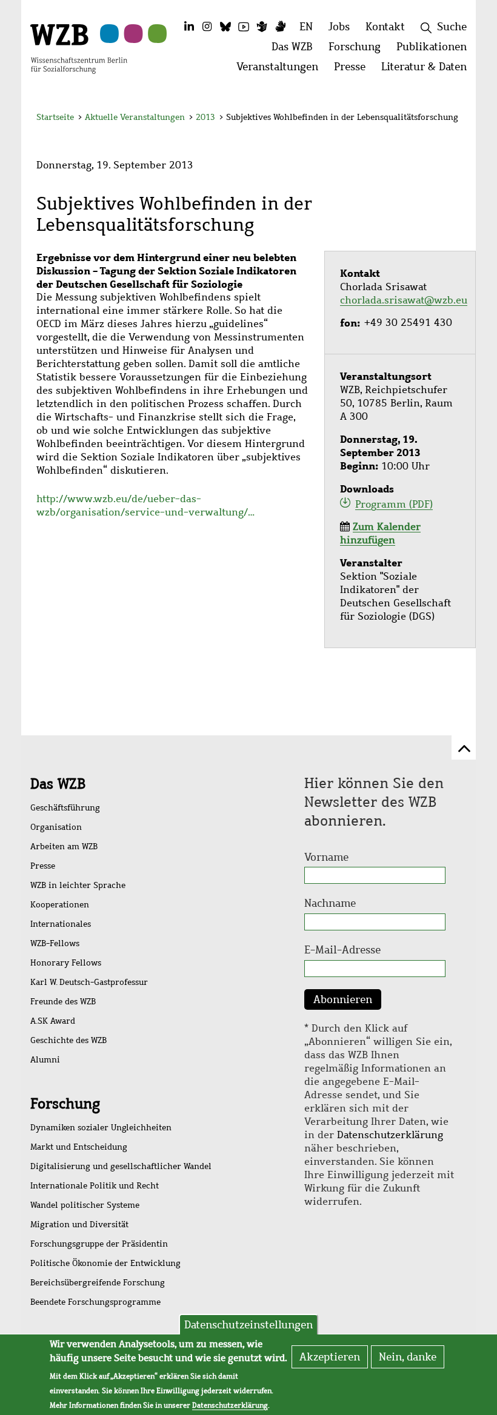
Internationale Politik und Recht (94, 1185)
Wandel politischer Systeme (84, 1205)
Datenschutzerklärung (390, 1135)
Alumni (45, 1059)
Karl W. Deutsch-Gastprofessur (89, 982)
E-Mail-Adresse (342, 950)
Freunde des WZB (63, 1001)
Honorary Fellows (65, 963)
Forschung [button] (359, 50)
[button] (454, 119)
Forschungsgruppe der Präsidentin (99, 1244)
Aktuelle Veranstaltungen (136, 117)
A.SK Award (52, 1021)
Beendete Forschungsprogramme (95, 1302)
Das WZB (57, 784)
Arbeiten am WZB (64, 846)
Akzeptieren (329, 1357)
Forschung (65, 1103)
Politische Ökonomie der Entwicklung (105, 1263)
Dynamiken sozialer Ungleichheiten (101, 1127)
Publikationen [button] (435, 50)
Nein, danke (407, 1357)
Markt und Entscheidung (78, 1147)
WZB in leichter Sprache (77, 885)
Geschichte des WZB (68, 1040)
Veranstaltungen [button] (281, 70)
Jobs (339, 26)
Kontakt (385, 26)
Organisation (56, 827)
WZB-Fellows (54, 943)
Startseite (55, 117)
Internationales (60, 924)
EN (306, 26)
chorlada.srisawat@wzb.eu (403, 300)
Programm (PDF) (394, 504)
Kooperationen (59, 904)
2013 (205, 117)
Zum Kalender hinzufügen (380, 533)
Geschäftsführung (65, 808)
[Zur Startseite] (78, 48)
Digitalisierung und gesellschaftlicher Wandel (121, 1166)
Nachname (330, 903)
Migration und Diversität (79, 1224)
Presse (42, 866)
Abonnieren (342, 999)
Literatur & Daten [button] (428, 70)
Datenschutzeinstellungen (248, 1324)
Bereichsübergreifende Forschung (97, 1282)
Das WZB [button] (296, 50)
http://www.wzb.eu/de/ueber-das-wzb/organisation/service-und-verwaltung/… (145, 505)
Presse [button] (353, 70)
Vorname (326, 857)
